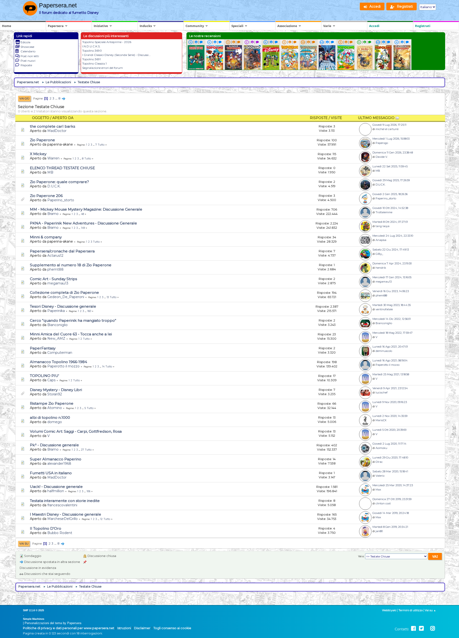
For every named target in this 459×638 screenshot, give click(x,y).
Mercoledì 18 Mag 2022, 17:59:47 (392, 332)
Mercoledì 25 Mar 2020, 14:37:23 (392, 485)
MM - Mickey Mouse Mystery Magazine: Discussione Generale (86, 209)
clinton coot (383, 503)
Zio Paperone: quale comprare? (59, 182)
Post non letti (30, 56)
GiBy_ (379, 254)
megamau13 (57, 283)
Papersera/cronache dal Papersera (62, 251)
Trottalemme (384, 212)
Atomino (54, 408)
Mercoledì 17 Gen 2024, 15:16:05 (391, 277)
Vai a (361, 556)
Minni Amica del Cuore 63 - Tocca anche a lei (71, 334)
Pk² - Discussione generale (54, 445)
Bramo (53, 214)
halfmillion (55, 491)
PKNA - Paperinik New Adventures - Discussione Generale (83, 223)
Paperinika (56, 311)
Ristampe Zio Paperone (51, 403)
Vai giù (24, 98)
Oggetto (40, 118)
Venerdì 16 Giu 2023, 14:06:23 (390, 291)
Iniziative (101, 26)
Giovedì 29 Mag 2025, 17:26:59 (391, 180)
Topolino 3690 (92, 50)
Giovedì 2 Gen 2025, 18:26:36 (390, 194)
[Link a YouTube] (427, 628)
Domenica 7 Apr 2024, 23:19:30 (392, 263)
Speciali (237, 26)
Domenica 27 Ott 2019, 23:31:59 (391, 499)
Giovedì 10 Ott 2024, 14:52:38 (390, 208)
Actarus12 (55, 255)
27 (82, 449)
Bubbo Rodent (59, 533)
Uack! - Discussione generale (56, 486)
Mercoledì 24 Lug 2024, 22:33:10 (392, 235)
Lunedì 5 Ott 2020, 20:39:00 (389, 429)
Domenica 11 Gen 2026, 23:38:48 (392, 152)
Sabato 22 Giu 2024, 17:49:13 (390, 249)
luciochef (382, 392)
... (56, 98)
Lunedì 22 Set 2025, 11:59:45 (390, 166)
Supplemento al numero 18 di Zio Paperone (70, 265)
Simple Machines (33, 618)
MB (50, 172)
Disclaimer (142, 628)
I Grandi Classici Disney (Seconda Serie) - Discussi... (116, 55)
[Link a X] (421, 628)
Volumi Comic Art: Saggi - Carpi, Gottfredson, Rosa (76, 431)
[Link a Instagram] (432, 628)
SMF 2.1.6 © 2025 (33, 610)
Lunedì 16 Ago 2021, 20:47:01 (390, 346)
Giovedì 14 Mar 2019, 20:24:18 (390, 513)
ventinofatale (384, 309)
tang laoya (382, 226)
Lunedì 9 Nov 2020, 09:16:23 (389, 402)
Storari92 (54, 394)
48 (82, 214)
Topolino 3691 (91, 59)
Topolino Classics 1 (94, 63)
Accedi (374, 26)
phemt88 (55, 269)
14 (103, 366)
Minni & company (46, 237)
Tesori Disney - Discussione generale (63, 306)
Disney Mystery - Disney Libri (56, 389)
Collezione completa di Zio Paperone (64, 292)
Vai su (23, 543)
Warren (53, 158)
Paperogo (382, 143)
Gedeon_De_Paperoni (65, 297)
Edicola (25, 42)
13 (108, 297)
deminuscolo (384, 351)
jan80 (379, 531)
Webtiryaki (389, 610)
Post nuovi (28, 60)
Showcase (27, 47)
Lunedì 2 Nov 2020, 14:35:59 (389, 416)
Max (378, 489)
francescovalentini (62, 505)
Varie (327, 26)
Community (195, 26)
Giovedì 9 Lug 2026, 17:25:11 (389, 124)
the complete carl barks (52, 126)
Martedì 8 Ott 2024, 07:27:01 (390, 222)
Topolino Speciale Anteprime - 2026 (106, 42)
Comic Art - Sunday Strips (53, 279)
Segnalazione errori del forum (102, 68)
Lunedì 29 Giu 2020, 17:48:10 (390, 457)
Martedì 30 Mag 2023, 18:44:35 (391, 305)
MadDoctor (56, 131)
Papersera (56, 26)
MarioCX (381, 420)
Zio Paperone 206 (46, 195)
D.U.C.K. (53, 186)
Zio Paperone (42, 140)
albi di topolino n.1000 (50, 417)
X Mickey (38, 154)
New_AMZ (56, 338)
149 (83, 227)
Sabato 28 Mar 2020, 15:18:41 (390, 471)
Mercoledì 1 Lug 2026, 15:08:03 (391, 138)
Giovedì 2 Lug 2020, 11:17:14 (389, 443)
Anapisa (381, 240)
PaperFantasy (42, 348)
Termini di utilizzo (411, 610)
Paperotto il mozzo (63, 366)
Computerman (59, 352)
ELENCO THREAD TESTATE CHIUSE (62, 168)
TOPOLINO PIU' (44, 375)
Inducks (146, 26)
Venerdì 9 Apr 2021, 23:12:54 (390, 388)
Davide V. (382, 156)
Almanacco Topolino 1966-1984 (58, 362)
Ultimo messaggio (376, 118)
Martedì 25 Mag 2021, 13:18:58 (390, 374)
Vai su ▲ (430, 610)
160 (89, 311)
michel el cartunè (387, 129)
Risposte (26, 65)
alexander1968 (59, 463)
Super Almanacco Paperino (55, 459)
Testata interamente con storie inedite (65, 500)
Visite (336, 118)
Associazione (287, 26)
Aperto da (62, 118)
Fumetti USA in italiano (51, 473)
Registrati (422, 26)
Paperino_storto (60, 200)
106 (88, 491)
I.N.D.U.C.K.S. (91, 46)
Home (6, 26)
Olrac (379, 462)
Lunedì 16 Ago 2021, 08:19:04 (390, 360)
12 (101, 519)
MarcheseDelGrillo (62, 519)
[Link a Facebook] (413, 628)
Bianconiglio (57, 325)
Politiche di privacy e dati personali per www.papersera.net (68, 628)
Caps (51, 380)
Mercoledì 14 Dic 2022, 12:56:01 (391, 319)
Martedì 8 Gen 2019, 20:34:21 (390, 527)
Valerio (380, 475)
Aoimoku (381, 448)
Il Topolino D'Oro (45, 528)
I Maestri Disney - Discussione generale (65, 514)
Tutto (101, 144)
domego (54, 422)
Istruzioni (124, 628)
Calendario (28, 51)
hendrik (381, 267)
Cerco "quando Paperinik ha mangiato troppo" (73, 320)
